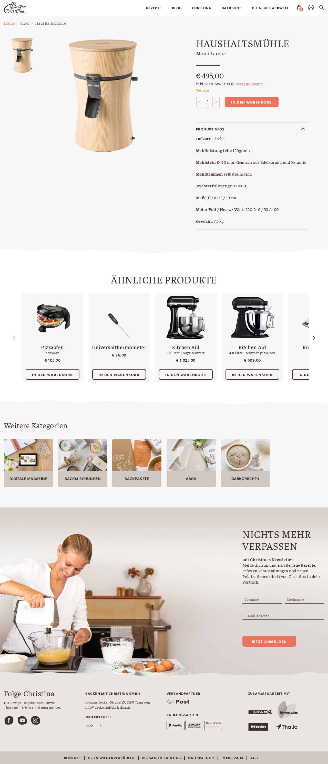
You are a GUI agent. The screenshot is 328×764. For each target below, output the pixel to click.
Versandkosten (249, 83)
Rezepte (153, 8)
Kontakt (72, 758)
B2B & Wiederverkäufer (111, 758)
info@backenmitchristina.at (107, 707)
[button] (314, 338)
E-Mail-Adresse (256, 615)
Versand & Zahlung (161, 758)
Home (9, 22)
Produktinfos (210, 129)
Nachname (295, 599)
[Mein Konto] (311, 8)
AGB (254, 758)
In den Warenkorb (251, 102)
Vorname (251, 599)
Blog (177, 8)
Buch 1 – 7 (93, 725)
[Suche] (321, 8)
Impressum (232, 758)
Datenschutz (201, 758)
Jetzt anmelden (269, 641)
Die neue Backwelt (270, 8)
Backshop (232, 8)
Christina (201, 8)
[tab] (252, 129)
